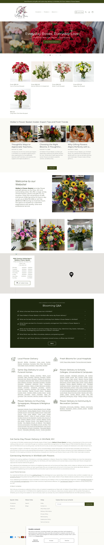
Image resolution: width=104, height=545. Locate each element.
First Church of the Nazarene (34, 426)
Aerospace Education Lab (79, 375)
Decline (67, 540)
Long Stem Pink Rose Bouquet (19, 113)
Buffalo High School (77, 382)
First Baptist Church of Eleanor (32, 423)
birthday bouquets (86, 479)
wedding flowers (36, 475)
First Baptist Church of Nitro (38, 424)
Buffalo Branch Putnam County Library (76, 380)
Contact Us (44, 506)
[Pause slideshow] (60, 55)
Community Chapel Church (35, 412)
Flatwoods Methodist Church (31, 429)
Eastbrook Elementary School (68, 396)
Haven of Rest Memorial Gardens (40, 386)
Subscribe (89, 504)
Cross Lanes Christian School (84, 387)
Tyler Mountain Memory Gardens (33, 396)
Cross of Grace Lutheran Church (40, 416)
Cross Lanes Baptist (29, 414)
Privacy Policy (39, 536)
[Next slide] (56, 55)
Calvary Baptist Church (34, 411)
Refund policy (44, 516)
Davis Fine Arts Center (74, 392)
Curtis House (63, 392)
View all (52, 168)
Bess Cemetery (28, 377)
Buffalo (26, 362)
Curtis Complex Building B (69, 391)
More (52, 343)
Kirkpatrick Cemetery (37, 387)
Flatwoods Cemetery (39, 382)
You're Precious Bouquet (17, 86)
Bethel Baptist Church (39, 409)
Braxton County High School (69, 379)
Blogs (26, 506)
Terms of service (45, 522)
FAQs (42, 503)
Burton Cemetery (32, 379)
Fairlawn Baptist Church (28, 419)
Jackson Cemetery (23, 387)
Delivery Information (46, 511)
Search (27, 503)
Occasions (13, 503)
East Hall (90, 394)
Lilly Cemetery (41, 389)
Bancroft (20, 362)
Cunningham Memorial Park (26, 380)
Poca (41, 364)
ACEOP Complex (65, 375)
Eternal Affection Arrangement (40, 86)
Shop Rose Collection (52, 42)
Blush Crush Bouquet (58, 86)
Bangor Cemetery (35, 375)
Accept (51, 540)
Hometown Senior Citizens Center (76, 408)
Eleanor (20, 364)
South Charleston (30, 365)
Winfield (44, 365)
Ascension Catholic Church (25, 409)
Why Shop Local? (45, 508)
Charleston (32, 362)
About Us (12, 508)
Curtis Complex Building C (85, 391)
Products (12, 506)
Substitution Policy (46, 519)
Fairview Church (30, 421)
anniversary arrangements (21, 481)
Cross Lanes (41, 362)
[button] (38, 12)
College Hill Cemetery (44, 379)
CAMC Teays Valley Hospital (67, 362)
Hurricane (33, 364)
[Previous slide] (44, 55)
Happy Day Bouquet (79, 86)
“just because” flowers (66, 481)
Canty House (75, 386)
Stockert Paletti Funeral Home (36, 392)
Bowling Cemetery (39, 377)
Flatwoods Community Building (69, 407)
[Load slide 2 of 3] (50, 55)
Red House (47, 364)
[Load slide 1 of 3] (48, 55)
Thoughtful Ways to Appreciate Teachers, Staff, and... (22, 145)
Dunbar (48, 362)
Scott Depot (21, 365)
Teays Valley (38, 365)
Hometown (26, 364)
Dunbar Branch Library (77, 394)
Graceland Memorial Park (33, 384)
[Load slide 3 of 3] (52, 55)
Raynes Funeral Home (36, 391)
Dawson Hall (85, 392)
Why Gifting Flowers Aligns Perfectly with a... (79, 145)
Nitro (38, 364)
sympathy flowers (15, 477)
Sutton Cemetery (37, 394)
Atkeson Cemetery (23, 375)
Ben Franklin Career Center (84, 377)
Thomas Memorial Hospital (83, 362)
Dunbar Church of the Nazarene (27, 418)
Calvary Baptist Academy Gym (76, 384)
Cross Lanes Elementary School (69, 389)
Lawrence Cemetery (30, 389)
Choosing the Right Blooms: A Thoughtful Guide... (50, 145)
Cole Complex (84, 386)
